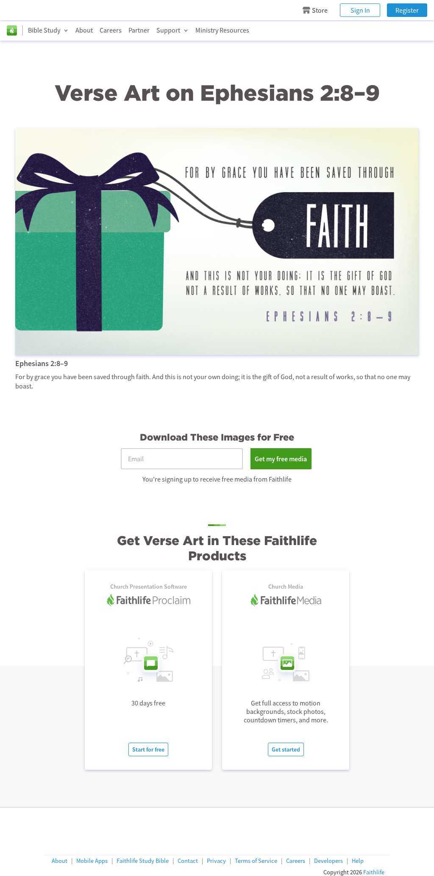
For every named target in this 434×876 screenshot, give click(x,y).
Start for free (148, 749)
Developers (328, 861)
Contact (188, 861)
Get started (286, 749)
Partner (139, 30)
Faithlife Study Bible (143, 861)
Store (320, 10)
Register (407, 10)
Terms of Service (256, 861)
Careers (111, 30)
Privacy (216, 861)
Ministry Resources (222, 30)
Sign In (360, 10)
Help (358, 861)
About (84, 30)
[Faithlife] (11, 30)
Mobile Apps (92, 861)
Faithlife (373, 872)
